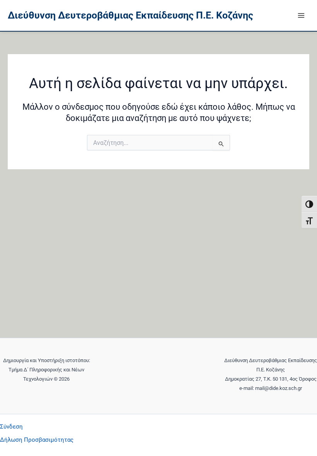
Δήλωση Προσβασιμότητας (36, 439)
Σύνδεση (11, 426)
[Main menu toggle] (301, 15)
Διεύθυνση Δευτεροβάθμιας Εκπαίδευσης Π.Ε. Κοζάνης (130, 15)
